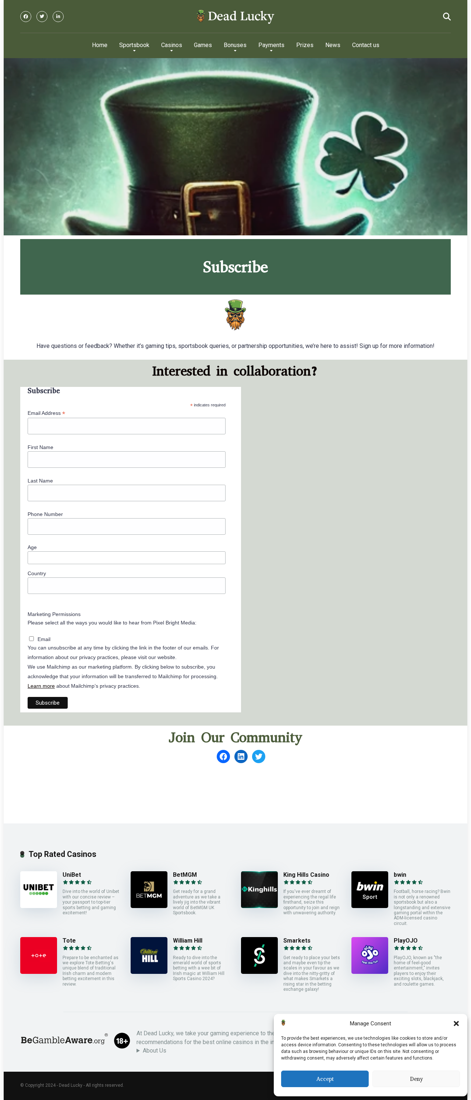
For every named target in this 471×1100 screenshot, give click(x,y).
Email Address (46, 413)
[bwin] (369, 906)
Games (203, 45)
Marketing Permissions (54, 614)
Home (99, 45)
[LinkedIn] (58, 16)
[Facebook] (25, 16)
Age (32, 547)
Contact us (365, 45)
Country (37, 573)
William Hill (187, 940)
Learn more (41, 686)
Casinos (171, 45)
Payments (271, 45)
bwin (400, 874)
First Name (40, 447)
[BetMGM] (149, 906)
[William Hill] (149, 971)
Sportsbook (134, 45)
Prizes (305, 45)
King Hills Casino (306, 874)
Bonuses (235, 45)
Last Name (40, 481)
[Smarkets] (259, 971)
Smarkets (297, 940)
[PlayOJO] (369, 971)
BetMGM (185, 874)
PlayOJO (406, 940)
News (332, 45)
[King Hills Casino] (259, 906)
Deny (416, 1079)
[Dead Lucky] (235, 16)
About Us (154, 1050)
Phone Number (45, 514)
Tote (69, 940)
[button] (456, 1023)
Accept (325, 1079)
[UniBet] (38, 906)
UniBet (72, 874)
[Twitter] (41, 16)
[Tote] (38, 971)
